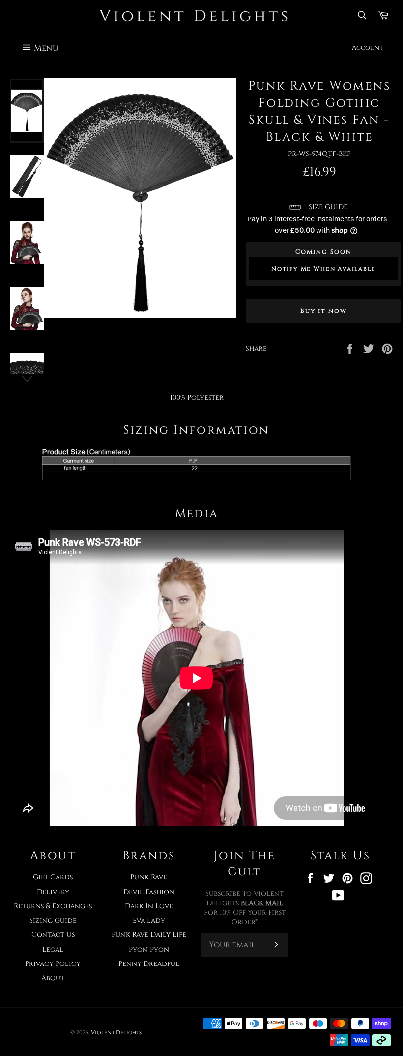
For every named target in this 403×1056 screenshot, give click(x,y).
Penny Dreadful (148, 963)
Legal (52, 949)
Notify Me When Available (323, 269)
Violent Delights (116, 1032)
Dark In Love (149, 906)
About (52, 978)
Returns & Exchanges (53, 906)
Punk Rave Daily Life (149, 934)
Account (367, 47)
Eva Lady (149, 920)
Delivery (53, 892)
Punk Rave (148, 877)
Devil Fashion (148, 892)
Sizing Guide (53, 920)
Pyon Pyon (149, 949)
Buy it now (323, 311)
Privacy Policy (53, 963)
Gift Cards (53, 877)
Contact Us (53, 934)
